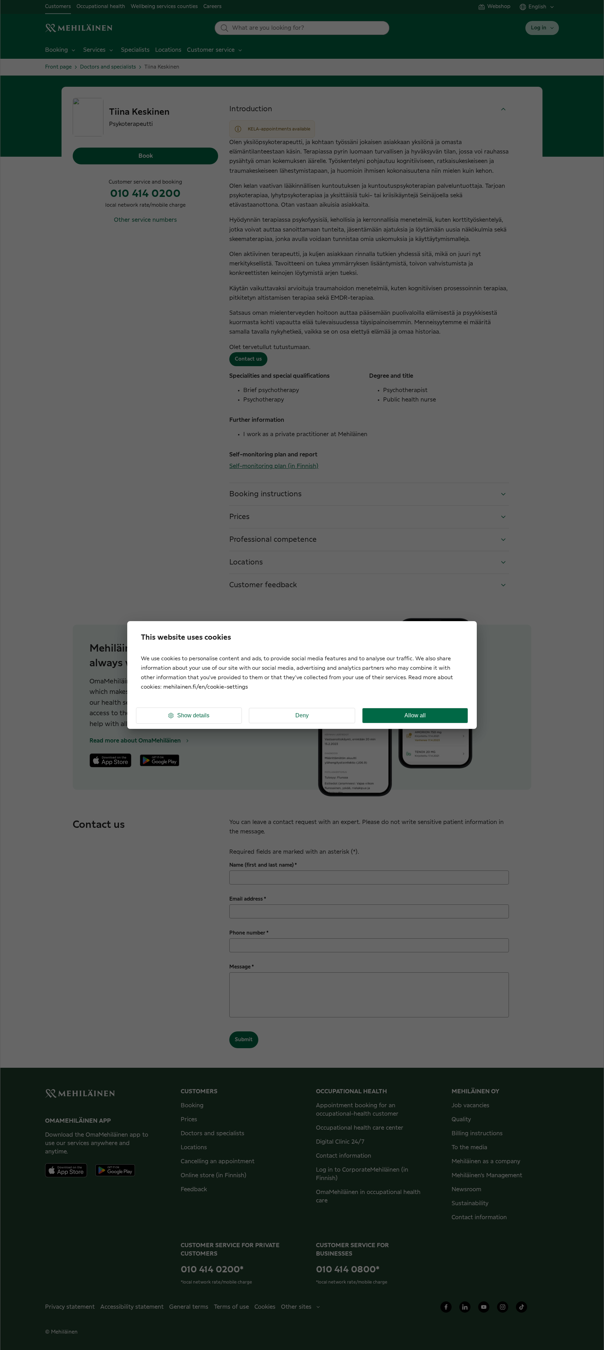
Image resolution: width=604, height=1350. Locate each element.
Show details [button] (193, 715)
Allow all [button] (415, 715)
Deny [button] (302, 715)
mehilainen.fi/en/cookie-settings (205, 687)
